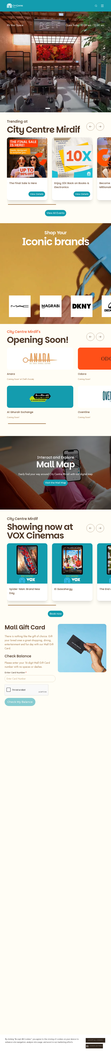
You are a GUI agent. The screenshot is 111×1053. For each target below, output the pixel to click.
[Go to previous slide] (90, 127)
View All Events (55, 213)
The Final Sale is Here (23, 183)
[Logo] (15, 5)
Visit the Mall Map (55, 482)
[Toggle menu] (102, 5)
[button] (94, 1046)
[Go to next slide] (100, 127)
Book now (56, 613)
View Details (36, 194)
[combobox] (96, 6)
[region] (55, 62)
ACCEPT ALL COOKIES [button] (95, 1040)
